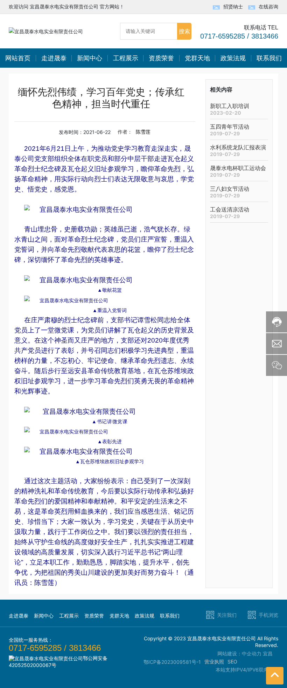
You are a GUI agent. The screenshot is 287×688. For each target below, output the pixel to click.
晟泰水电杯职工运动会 (238, 168)
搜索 (184, 31)
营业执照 (214, 662)
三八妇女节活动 (229, 189)
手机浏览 (268, 615)
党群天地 (119, 616)
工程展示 (69, 616)
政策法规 (144, 616)
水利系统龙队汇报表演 (238, 147)
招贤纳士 (233, 6)
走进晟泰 (18, 616)
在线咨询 (268, 6)
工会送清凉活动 (229, 210)
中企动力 (251, 653)
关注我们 (227, 615)
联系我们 (170, 616)
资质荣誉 (94, 616)
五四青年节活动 (229, 127)
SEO (232, 662)
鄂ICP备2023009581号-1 (172, 662)
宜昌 (268, 653)
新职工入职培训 (229, 106)
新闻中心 (44, 616)
